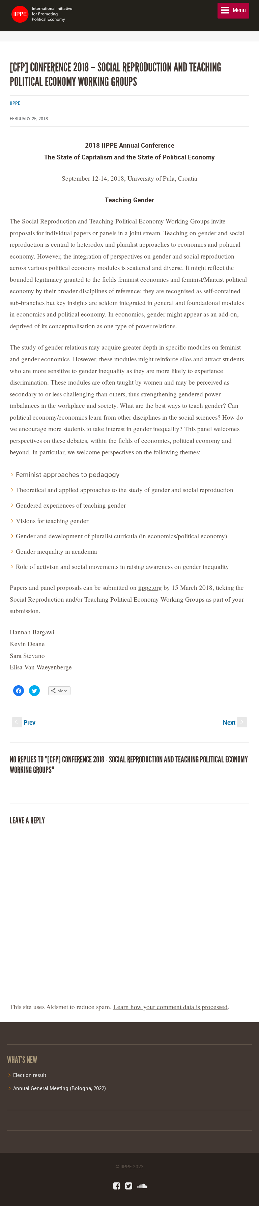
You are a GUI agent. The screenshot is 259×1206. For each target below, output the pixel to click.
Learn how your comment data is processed (170, 1006)
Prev (25, 722)
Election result (29, 1075)
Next (234, 722)
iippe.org (150, 587)
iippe (15, 103)
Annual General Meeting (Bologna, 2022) (59, 1088)
